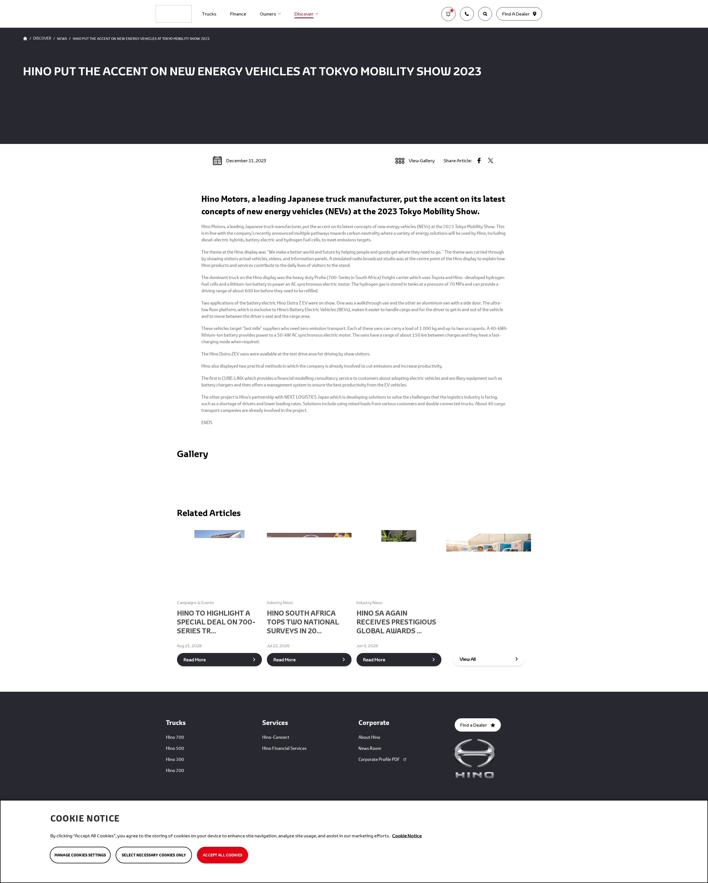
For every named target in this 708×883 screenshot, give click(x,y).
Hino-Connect (275, 737)
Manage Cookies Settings (80, 855)
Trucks (209, 14)
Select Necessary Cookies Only (154, 855)
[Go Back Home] (25, 38)
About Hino (369, 737)
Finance (238, 14)
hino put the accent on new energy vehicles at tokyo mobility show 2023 (141, 38)
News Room (369, 748)
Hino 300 (175, 759)
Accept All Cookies (222, 855)
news (62, 38)
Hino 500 (175, 748)
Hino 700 (175, 737)
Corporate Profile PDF (379, 759)
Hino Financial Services (284, 748)
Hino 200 (175, 770)
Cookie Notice (407, 835)
